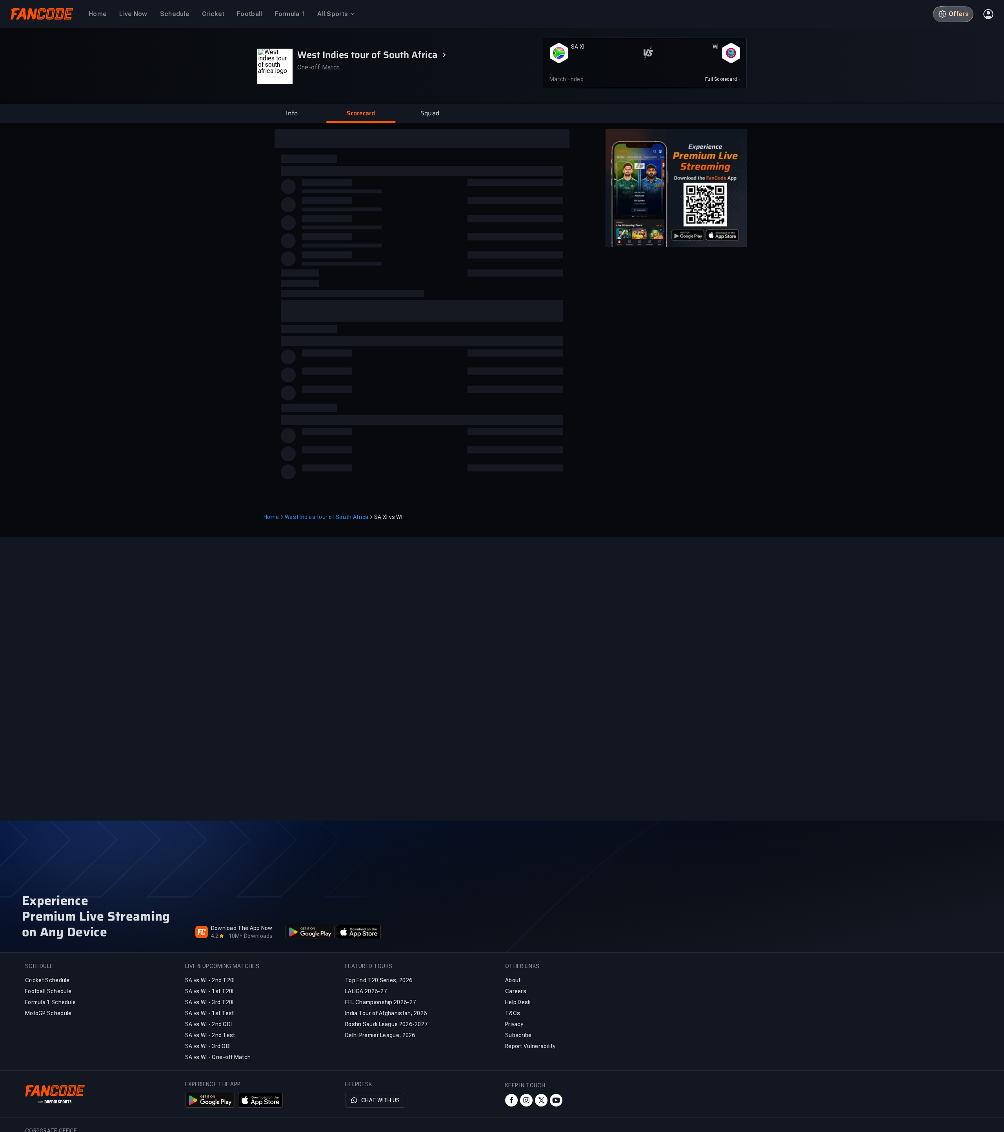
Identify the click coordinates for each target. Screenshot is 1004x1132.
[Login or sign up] (988, 14)
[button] (291, 113)
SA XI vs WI (388, 517)
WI (716, 47)
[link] (722, 79)
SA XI (577, 47)
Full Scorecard (721, 79)
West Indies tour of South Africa (326, 517)
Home (271, 517)
